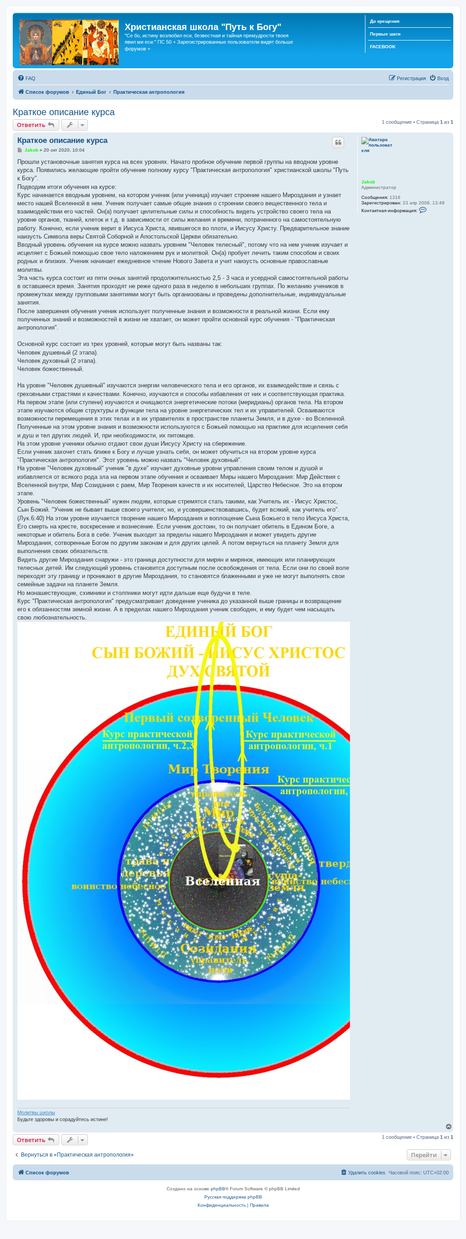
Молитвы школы (36, 1112)
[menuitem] (26, 78)
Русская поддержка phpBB (233, 1196)
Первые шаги (385, 33)
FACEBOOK (382, 46)
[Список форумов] (70, 40)
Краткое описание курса (64, 112)
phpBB (218, 1188)
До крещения (385, 21)
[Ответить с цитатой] (338, 142)
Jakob (368, 181)
